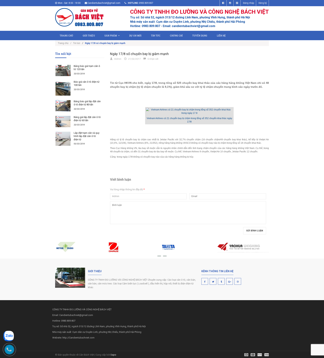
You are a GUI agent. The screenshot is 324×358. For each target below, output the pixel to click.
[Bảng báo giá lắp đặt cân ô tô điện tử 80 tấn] (63, 106)
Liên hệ (221, 35)
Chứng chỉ (176, 35)
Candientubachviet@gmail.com (104, 3)
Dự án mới (135, 35)
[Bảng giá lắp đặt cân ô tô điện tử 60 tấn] (63, 122)
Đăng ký (263, 3)
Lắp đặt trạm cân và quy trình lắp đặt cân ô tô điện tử (86, 136)
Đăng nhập (248, 3)
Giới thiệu (89, 35)
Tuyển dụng (199, 35)
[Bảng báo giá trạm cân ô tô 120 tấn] (63, 70)
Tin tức (155, 35)
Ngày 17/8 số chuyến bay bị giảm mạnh (139, 54)
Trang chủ (66, 35)
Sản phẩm (110, 35)
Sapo (113, 354)
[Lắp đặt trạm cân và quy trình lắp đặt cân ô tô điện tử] (63, 138)
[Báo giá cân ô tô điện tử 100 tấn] (63, 88)
